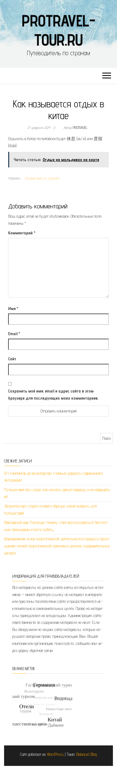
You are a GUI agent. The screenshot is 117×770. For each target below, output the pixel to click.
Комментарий (21, 232)
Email (14, 333)
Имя (13, 308)
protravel (80, 127)
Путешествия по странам (42, 178)
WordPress (55, 754)
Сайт (12, 358)
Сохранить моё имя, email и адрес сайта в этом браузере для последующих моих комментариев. (53, 394)
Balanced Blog (86, 754)
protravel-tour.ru (58, 30)
